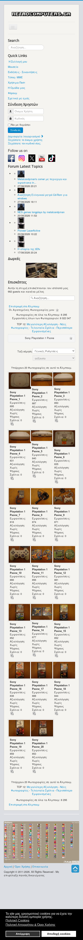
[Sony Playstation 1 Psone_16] (19, 670)
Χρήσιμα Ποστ (16, 82)
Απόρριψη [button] (23, 933)
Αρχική (8, 866)
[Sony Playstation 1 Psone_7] (19, 496)
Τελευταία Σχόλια (42, 327)
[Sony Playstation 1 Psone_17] (41, 670)
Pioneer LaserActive (29, 230)
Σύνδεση (15, 130)
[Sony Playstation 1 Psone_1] (19, 381)
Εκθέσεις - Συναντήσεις (22, 72)
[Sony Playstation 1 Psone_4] (19, 437)
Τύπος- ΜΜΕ (15, 77)
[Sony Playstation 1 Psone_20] (41, 728)
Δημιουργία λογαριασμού (24, 136)
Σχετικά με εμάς (18, 98)
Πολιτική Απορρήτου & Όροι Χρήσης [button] (30, 924)
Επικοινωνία (40, 866)
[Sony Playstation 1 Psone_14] (41, 612)
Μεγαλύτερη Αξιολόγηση (42, 324)
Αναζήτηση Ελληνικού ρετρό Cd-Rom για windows (42, 196)
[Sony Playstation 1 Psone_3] (63, 379)
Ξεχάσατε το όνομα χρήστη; (25, 140)
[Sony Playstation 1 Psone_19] (19, 728)
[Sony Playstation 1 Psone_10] (19, 554)
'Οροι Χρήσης (22, 866)
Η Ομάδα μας (16, 88)
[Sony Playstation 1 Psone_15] (63, 612)
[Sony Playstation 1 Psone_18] (63, 670)
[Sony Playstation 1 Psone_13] (19, 612)
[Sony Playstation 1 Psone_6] (63, 438)
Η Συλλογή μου (18, 61)
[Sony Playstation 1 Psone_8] (41, 496)
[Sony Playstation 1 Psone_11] (41, 554)
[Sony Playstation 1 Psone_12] (63, 554)
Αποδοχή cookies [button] (58, 933)
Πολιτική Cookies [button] (17, 920)
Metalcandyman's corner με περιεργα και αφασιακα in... (42, 180)
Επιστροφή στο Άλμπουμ (24, 306)
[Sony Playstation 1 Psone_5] (41, 436)
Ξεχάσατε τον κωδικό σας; (24, 143)
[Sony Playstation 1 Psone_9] (63, 496)
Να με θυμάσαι (20, 124)
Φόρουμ (12, 93)
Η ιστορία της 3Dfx (29, 249)
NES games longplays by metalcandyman (41, 212)
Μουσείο (13, 67)
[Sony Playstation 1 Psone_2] (41, 380)
